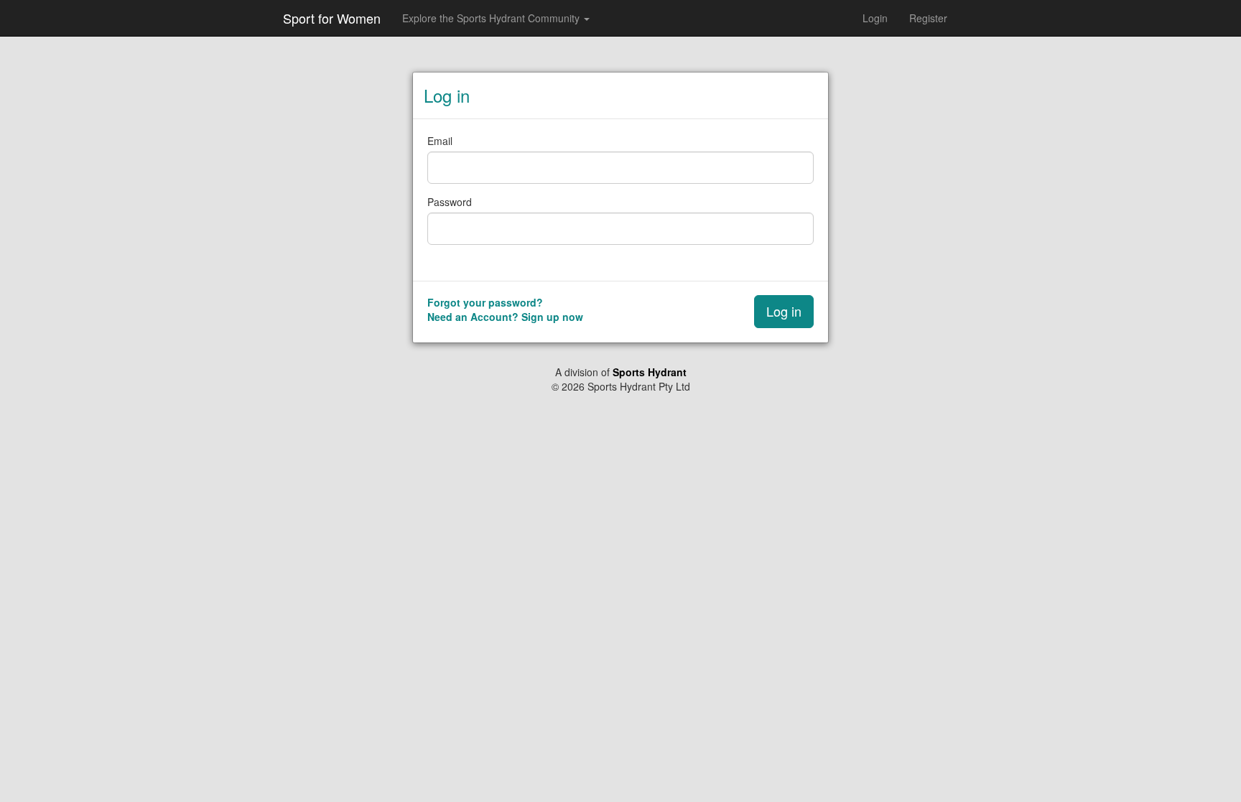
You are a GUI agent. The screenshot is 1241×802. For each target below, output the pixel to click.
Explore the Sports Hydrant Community (492, 18)
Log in (783, 311)
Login (875, 18)
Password (449, 202)
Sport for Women (332, 18)
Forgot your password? (485, 302)
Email (439, 141)
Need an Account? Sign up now (505, 316)
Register (928, 18)
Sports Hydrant (650, 372)
